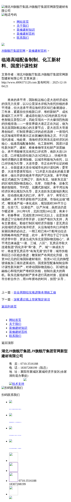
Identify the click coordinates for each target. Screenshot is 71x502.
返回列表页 (9, 306)
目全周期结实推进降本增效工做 (35, 292)
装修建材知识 (26, 29)
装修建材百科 (26, 33)
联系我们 (23, 37)
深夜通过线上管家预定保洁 (32, 299)
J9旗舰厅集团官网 (13, 50)
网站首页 (23, 21)
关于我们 (23, 25)
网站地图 (17, 379)
